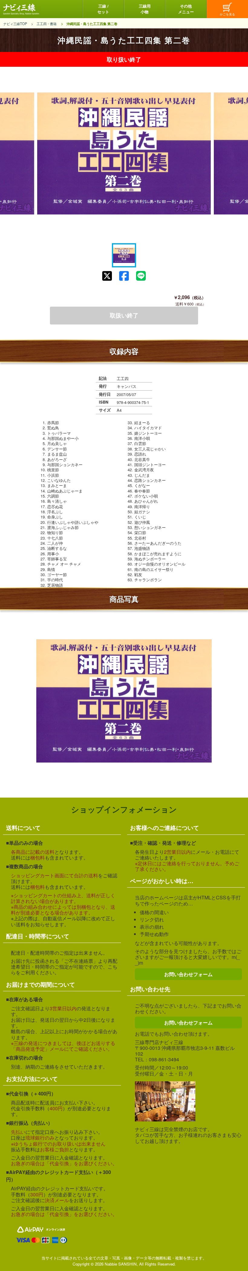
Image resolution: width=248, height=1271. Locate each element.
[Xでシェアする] (107, 276)
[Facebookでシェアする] (124, 276)
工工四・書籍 (47, 23)
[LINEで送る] (141, 276)
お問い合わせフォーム (188, 974)
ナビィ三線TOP (15, 23)
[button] (124, 255)
